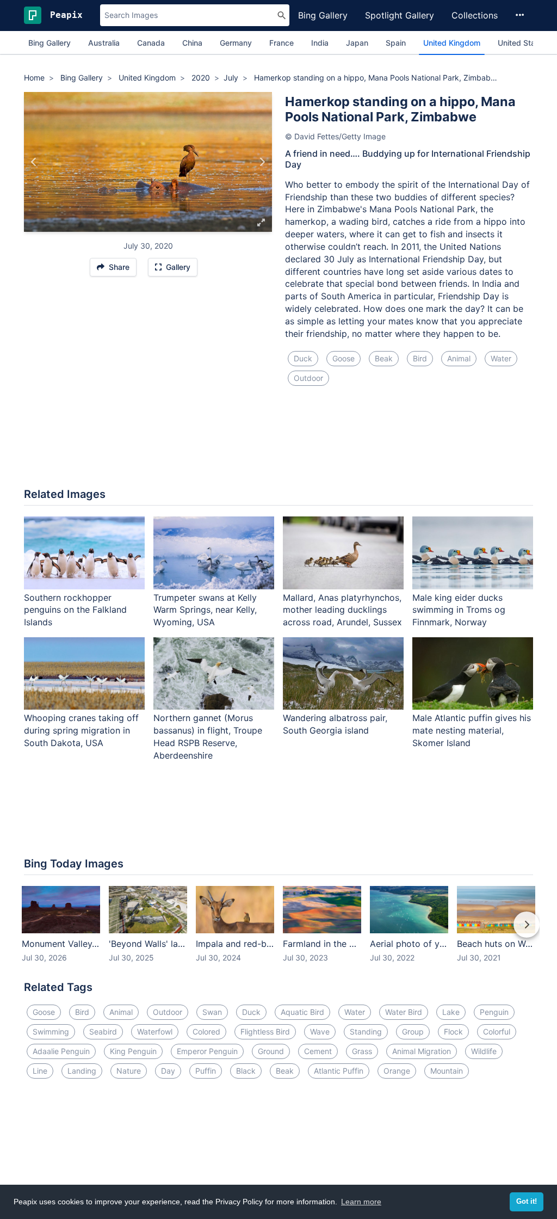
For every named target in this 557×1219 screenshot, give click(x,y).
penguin (494, 1012)
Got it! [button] (526, 1201)
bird (420, 358)
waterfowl (154, 1031)
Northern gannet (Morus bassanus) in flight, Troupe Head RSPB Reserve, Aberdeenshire (207, 736)
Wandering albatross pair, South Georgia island (335, 724)
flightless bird (265, 1031)
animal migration (421, 1051)
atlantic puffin (338, 1070)
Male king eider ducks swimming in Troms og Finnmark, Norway (458, 610)
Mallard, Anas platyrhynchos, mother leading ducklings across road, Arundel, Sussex (342, 610)
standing (366, 1031)
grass (362, 1051)
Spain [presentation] (396, 42)
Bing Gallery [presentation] (49, 42)
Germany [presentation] (236, 42)
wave (320, 1031)
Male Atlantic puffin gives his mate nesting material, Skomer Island (471, 730)
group (413, 1031)
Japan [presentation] (357, 42)
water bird (403, 1012)
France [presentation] (281, 42)
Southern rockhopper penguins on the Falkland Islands (75, 610)
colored (206, 1031)
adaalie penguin (61, 1051)
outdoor (308, 378)
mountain (446, 1070)
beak (384, 358)
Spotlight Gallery (399, 15)
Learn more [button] (361, 1201)
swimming (51, 1031)
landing (81, 1070)
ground (271, 1051)
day (168, 1070)
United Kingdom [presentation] (451, 42)
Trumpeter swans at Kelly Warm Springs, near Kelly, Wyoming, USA (205, 610)
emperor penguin (207, 1051)
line (40, 1070)
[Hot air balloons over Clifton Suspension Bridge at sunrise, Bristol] (262, 161)
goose (343, 358)
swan (212, 1012)
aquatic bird (302, 1012)
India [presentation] (320, 42)
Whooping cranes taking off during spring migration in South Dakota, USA (81, 730)
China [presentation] (192, 42)
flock (453, 1031)
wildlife (484, 1051)
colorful (496, 1031)
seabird (103, 1031)
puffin (205, 1070)
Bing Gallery (323, 15)
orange (396, 1070)
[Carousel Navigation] (278, 932)
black (246, 1070)
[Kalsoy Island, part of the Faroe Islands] (34, 161)
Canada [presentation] (151, 42)
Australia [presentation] (104, 42)
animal (459, 358)
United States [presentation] (522, 42)
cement (318, 1051)
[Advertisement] (278, 443)
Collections (474, 15)
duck (303, 358)
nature (128, 1070)
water (501, 358)
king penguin (133, 1051)
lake (451, 1012)
